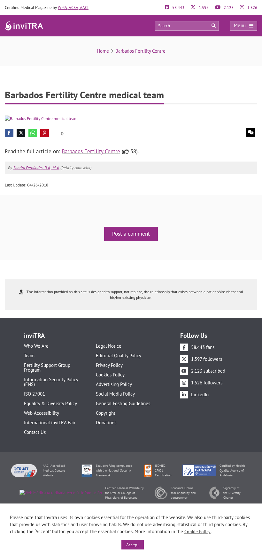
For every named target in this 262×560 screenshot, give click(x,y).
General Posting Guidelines (123, 403)
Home (103, 51)
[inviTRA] (24, 25)
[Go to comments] (250, 132)
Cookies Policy (110, 374)
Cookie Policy (197, 531)
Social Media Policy (115, 393)
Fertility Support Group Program (47, 367)
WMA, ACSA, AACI (73, 7)
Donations (106, 422)
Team (29, 355)
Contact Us (35, 432)
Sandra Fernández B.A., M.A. (36, 167)
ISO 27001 (34, 393)
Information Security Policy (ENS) (51, 382)
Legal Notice (108, 346)
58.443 (177, 7)
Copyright (105, 413)
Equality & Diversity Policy (50, 403)
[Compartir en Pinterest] (44, 133)
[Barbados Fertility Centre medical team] (41, 118)
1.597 (203, 7)
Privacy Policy (109, 365)
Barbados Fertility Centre (140, 51)
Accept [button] (132, 545)
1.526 (251, 7)
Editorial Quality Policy (118, 355)
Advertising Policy (114, 384)
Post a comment (131, 233)
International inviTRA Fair (49, 422)
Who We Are (36, 346)
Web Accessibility (41, 413)
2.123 (228, 7)
